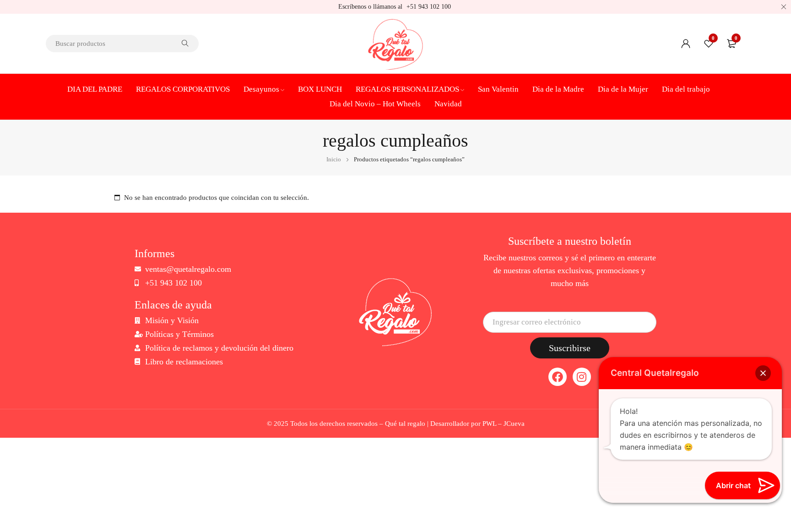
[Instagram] (582, 377)
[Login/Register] (686, 43)
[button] (763, 373)
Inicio (333, 159)
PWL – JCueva (503, 423)
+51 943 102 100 (428, 6)
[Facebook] (557, 377)
